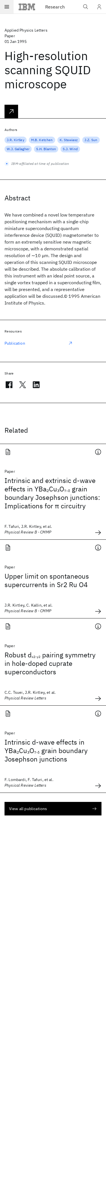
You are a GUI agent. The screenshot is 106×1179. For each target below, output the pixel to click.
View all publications (28, 808)
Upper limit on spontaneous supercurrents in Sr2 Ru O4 (47, 580)
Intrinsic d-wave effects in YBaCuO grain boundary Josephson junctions (46, 750)
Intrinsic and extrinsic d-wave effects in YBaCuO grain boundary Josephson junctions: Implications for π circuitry (52, 493)
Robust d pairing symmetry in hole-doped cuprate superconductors (50, 663)
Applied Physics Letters (26, 30)
